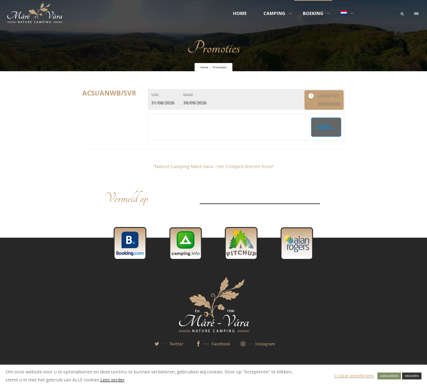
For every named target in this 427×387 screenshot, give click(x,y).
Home (240, 13)
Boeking (313, 13)
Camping (274, 13)
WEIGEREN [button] (412, 376)
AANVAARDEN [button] (389, 376)
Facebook (220, 344)
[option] (130, 243)
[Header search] (402, 13)
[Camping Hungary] (241, 243)
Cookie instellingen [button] (354, 376)
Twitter (176, 344)
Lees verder (112, 380)
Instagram (265, 344)
